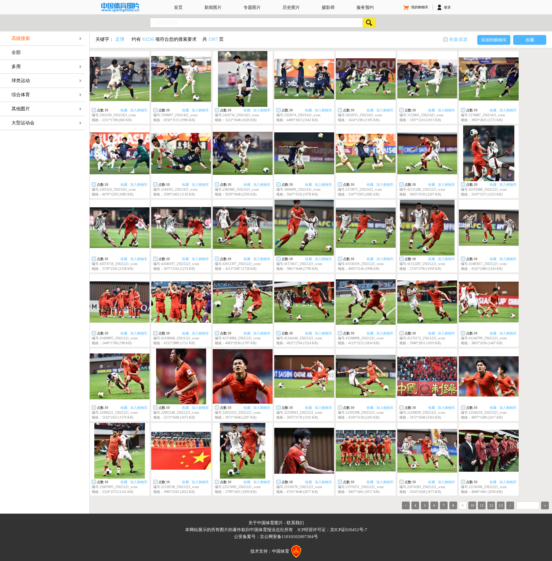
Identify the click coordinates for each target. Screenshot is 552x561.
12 (491, 505)
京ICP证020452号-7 (348, 529)
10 (472, 505)
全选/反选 (458, 39)
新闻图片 (213, 7)
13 (501, 505)
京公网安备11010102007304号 (289, 536)
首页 (178, 7)
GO (545, 505)
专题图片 (252, 7)
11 (482, 505)
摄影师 (328, 7)
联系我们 (295, 523)
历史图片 (291, 7)
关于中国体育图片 (265, 523)
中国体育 (280, 551)
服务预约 (365, 7)
